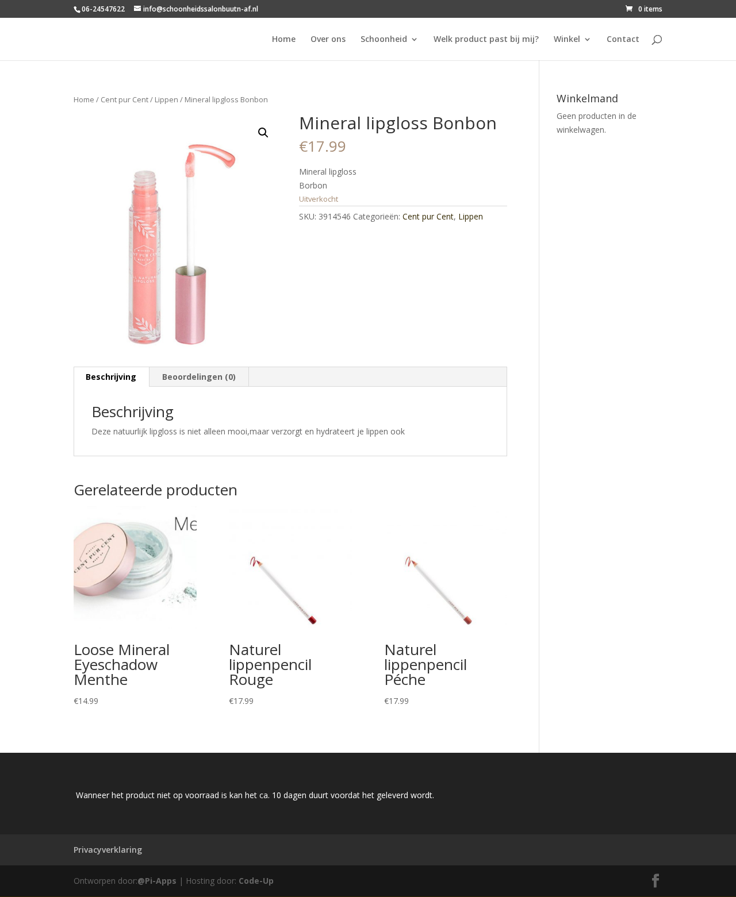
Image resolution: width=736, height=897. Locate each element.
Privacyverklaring (108, 849)
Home (284, 39)
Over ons (328, 39)
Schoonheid (384, 39)
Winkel (567, 39)
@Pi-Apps (157, 880)
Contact (623, 39)
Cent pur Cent (124, 99)
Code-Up (256, 880)
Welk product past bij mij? (486, 39)
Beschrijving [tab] (111, 376)
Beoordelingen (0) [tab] (199, 376)
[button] (263, 132)
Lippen (166, 99)
